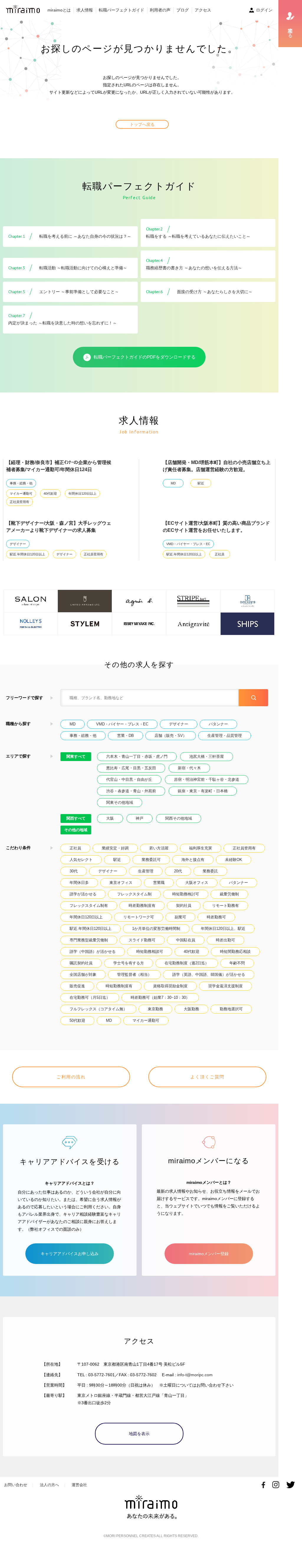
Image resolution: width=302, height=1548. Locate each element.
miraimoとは (59, 10)
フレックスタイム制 (134, 894)
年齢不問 (237, 963)
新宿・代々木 (189, 768)
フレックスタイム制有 (89, 905)
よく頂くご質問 (207, 1076)
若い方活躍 (158, 848)
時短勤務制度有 (119, 986)
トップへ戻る (142, 124)
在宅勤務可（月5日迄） (90, 997)
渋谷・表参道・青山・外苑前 (131, 791)
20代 (178, 871)
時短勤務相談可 (149, 951)
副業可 (180, 917)
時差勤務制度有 (142, 905)
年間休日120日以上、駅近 (223, 928)
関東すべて (76, 756)
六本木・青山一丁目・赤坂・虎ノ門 (137, 756)
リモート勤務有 (225, 905)
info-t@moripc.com (195, 1374)
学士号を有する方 (128, 963)
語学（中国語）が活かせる (93, 951)
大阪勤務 (191, 1009)
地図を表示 (139, 1433)
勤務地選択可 (231, 1009)
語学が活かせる (83, 894)
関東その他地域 (119, 802)
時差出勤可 (225, 940)
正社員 (219, 554)
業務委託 (210, 871)
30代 (74, 871)
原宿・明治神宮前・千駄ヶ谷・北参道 (206, 779)
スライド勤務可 (142, 940)
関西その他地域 (178, 818)
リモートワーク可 (138, 917)
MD (173, 483)
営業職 (159, 882)
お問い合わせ (15, 1485)
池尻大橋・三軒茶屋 (206, 756)
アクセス (203, 10)
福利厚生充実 (200, 848)
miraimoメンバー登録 (209, 1253)
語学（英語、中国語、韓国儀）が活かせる (208, 974)
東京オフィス (120, 882)
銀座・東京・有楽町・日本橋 (203, 791)
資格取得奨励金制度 (170, 986)
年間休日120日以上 (82, 493)
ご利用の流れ (71, 1076)
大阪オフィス (196, 882)
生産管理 (145, 871)
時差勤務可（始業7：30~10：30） (160, 997)
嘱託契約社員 (81, 963)
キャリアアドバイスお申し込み (70, 1253)
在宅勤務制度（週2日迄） (187, 963)
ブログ (182, 10)
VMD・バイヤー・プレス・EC (188, 544)
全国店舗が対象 (83, 974)
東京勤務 (155, 1009)
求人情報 (84, 10)
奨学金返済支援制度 (225, 986)
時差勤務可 (216, 917)
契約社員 (183, 905)
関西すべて (76, 818)
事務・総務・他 (21, 483)
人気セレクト (81, 859)
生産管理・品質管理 (224, 735)
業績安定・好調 (115, 848)
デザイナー (18, 544)
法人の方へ (49, 1485)
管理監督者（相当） (134, 974)
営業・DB (125, 735)
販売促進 (77, 986)
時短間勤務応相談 (235, 951)
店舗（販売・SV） (171, 735)
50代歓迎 (77, 1020)
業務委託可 (151, 859)
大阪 (110, 818)
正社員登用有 (19, 502)
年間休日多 (79, 882)
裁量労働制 (229, 894)
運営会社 (79, 1485)
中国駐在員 (185, 940)
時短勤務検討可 (185, 894)
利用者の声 (160, 10)
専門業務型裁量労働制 (89, 940)
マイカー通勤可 (21, 493)
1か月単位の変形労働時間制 (156, 928)
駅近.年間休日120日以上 (27, 554)
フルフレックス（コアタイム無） (98, 1009)
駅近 (201, 483)
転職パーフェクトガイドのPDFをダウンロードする (145, 356)
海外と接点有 (192, 859)
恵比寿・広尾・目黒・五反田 (131, 768)
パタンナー (218, 724)
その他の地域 (75, 830)
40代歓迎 (50, 493)
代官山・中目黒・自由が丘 (129, 779)
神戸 (139, 818)
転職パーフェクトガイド (121, 10)
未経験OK (233, 859)
